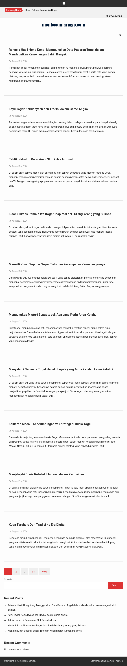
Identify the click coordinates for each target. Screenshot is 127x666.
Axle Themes (116, 660)
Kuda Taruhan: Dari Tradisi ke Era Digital (37, 524)
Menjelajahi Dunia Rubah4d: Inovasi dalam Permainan (46, 474)
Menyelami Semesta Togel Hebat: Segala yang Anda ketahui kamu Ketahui (61, 369)
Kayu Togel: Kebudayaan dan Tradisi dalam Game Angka (48, 109)
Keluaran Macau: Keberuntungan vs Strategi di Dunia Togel (50, 424)
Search (8, 579)
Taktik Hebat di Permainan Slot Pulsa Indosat (41, 159)
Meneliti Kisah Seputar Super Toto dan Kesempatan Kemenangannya (57, 264)
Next (44, 571)
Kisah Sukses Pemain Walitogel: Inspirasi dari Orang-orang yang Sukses (60, 214)
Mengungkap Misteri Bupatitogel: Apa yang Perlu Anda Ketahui (53, 315)
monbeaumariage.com (63, 24)
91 (33, 571)
